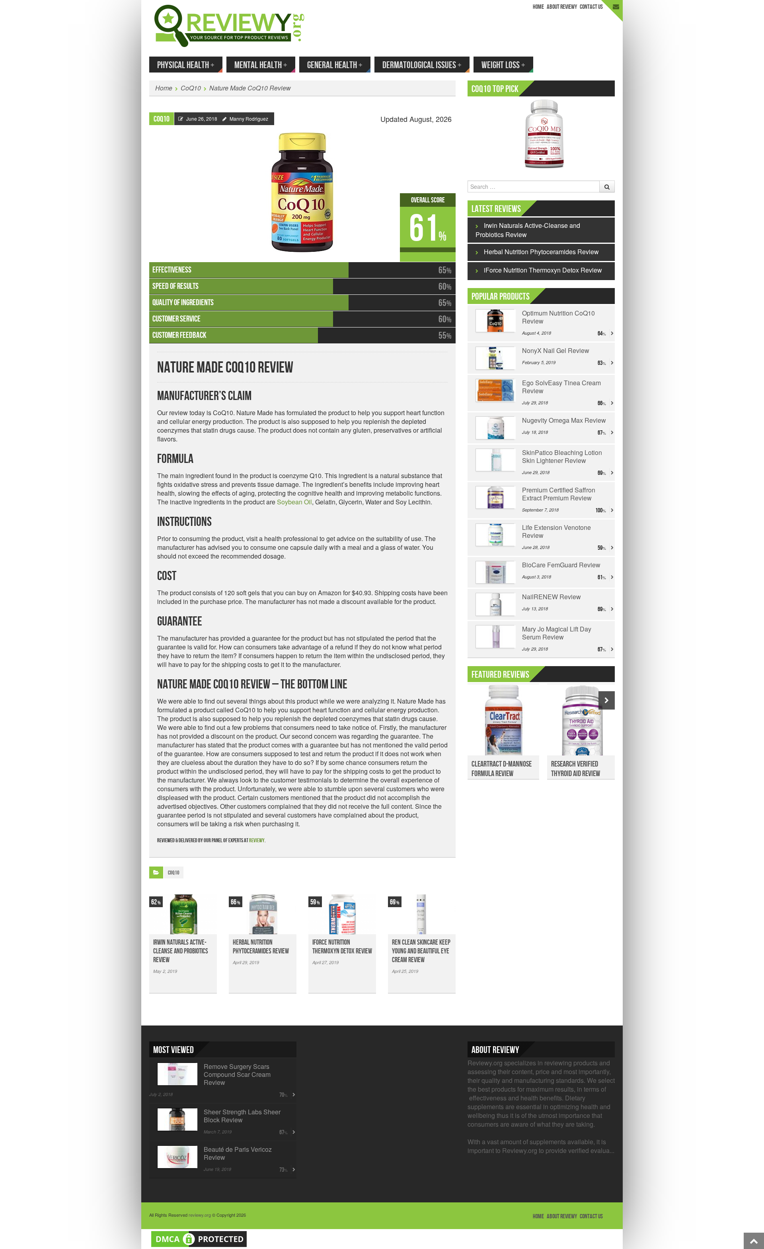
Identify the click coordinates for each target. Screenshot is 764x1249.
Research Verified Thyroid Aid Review (575, 768)
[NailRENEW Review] (495, 604)
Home (538, 7)
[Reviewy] (229, 24)
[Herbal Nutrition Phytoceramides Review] (262, 914)
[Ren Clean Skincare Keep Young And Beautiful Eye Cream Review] (422, 914)
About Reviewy (562, 7)
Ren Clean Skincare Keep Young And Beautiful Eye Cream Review (421, 951)
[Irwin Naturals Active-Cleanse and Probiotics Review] (183, 914)
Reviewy (257, 840)
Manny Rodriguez (249, 118)
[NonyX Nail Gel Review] (495, 358)
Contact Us (591, 7)
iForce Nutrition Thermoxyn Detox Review (342, 946)
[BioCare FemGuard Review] (495, 572)
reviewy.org (200, 1215)
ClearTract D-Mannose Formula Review (502, 768)
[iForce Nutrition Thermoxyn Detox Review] (342, 914)
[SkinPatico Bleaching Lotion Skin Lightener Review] (495, 460)
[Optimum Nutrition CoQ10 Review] (495, 321)
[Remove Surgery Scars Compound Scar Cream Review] (176, 1074)
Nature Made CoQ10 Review (250, 87)
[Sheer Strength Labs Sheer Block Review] (176, 1119)
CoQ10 (191, 87)
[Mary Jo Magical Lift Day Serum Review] (495, 636)
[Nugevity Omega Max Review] (495, 428)
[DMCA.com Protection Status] (199, 1238)
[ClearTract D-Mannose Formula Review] (503, 724)
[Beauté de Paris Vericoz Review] (176, 1157)
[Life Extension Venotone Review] (495, 535)
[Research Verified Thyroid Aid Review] (583, 724)
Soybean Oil (294, 501)
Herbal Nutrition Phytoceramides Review (261, 946)
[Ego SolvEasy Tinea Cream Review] (495, 390)
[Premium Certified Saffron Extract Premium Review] (495, 497)
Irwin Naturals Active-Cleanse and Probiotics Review (180, 951)
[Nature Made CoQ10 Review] (302, 188)
